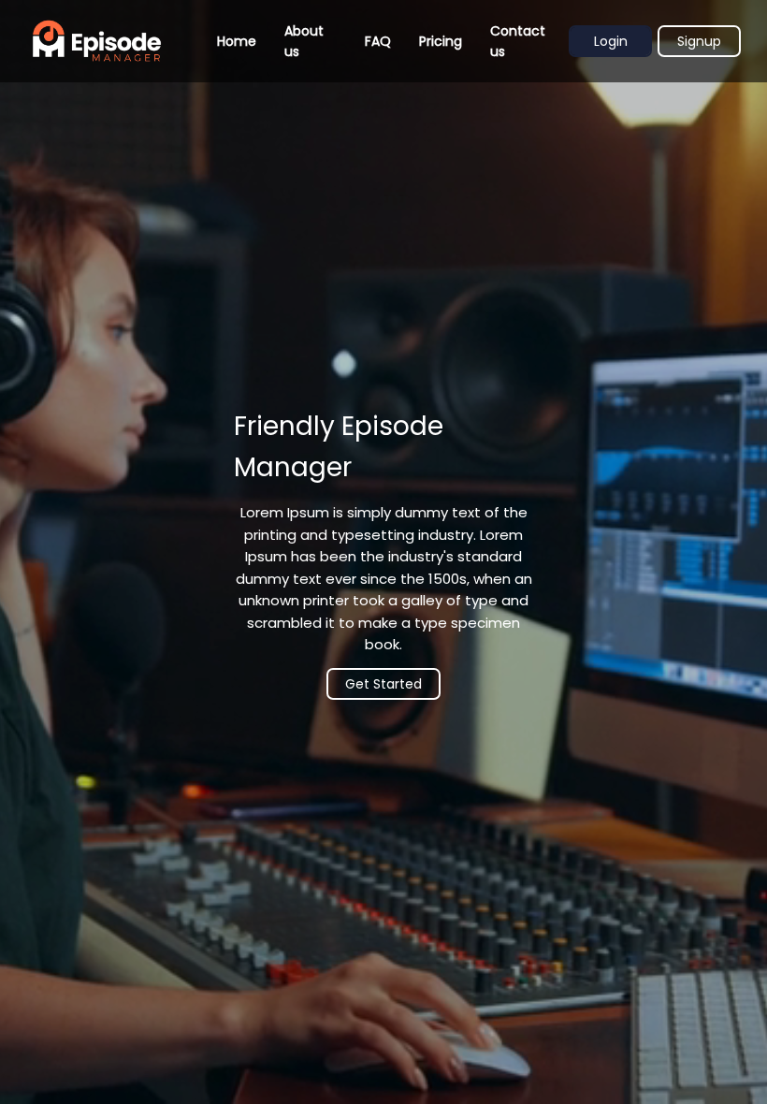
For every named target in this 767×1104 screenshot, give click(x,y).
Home (236, 41)
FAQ (378, 41)
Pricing (440, 41)
